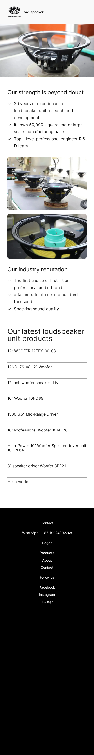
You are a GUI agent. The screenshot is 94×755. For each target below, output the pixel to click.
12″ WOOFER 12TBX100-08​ (31, 351)
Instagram (47, 595)
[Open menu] (84, 12)
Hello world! (18, 482)
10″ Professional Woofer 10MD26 (37, 430)
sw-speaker (34, 12)
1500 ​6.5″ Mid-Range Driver (32, 414)
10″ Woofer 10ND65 (25, 398)
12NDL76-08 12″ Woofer (29, 367)
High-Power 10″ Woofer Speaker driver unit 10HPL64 (46, 448)
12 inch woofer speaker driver (34, 383)
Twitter (47, 602)
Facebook (47, 587)
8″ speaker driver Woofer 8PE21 (36, 466)
